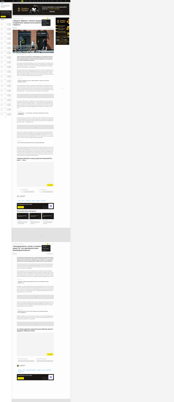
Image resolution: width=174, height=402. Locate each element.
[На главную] (2, 1)
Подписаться (21, 192)
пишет (29, 67)
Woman (43, 1)
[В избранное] (29, 175)
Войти (66, 1)
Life (40, 1)
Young (49, 1)
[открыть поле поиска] (69, 1)
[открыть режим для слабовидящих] (47, 18)
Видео (38, 1)
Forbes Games (20, 1)
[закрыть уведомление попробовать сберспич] (49, 21)
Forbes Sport (19, 205)
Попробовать (44, 24)
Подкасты (34, 1)
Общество (31, 205)
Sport (46, 1)
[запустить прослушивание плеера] (49, 18)
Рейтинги (26, 1)
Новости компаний (45, 205)
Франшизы (30, 1)
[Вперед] (55, 177)
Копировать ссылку (50, 28)
